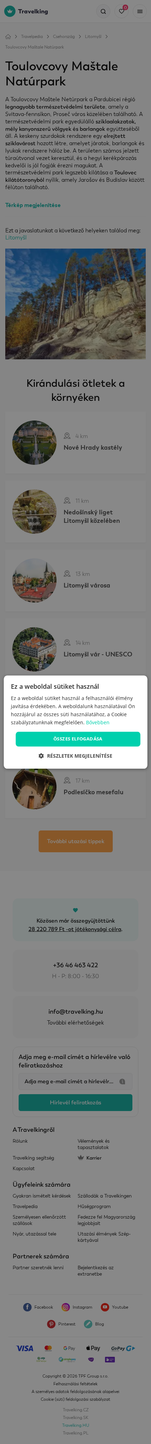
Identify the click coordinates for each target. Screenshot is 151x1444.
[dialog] (75, 722)
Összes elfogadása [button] (78, 739)
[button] (75, 756)
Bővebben (98, 722)
